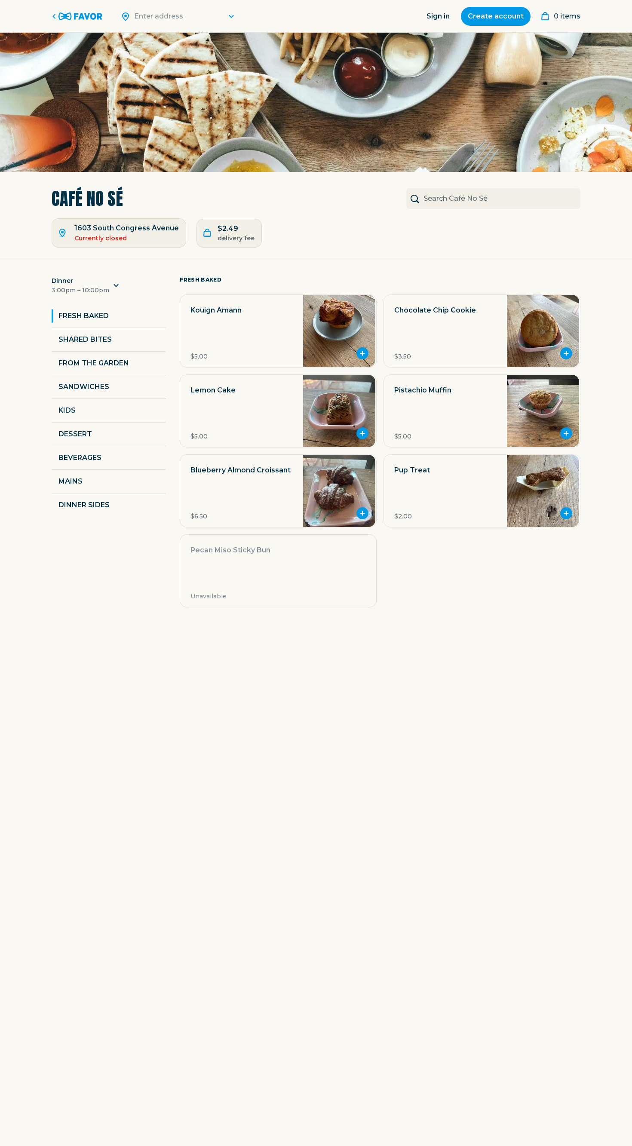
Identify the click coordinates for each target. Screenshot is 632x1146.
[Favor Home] (78, 16)
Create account (496, 16)
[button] (109, 288)
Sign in (438, 16)
